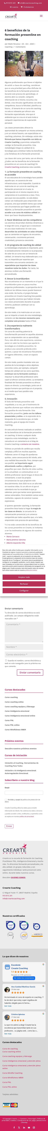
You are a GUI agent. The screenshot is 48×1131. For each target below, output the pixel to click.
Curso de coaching (10, 1049)
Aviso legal (32, 1119)
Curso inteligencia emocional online (20, 716)
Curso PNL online (12, 725)
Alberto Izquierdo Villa (16, 543)
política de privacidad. (26, 816)
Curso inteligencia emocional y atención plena (21, 1061)
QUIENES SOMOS (18, 877)
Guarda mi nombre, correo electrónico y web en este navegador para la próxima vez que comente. (23, 663)
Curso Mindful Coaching (12, 1073)
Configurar (24, 590)
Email (7, 788)
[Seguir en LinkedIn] (24, 1128)
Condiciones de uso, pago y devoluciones (32, 1120)
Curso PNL (9, 720)
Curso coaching (11, 697)
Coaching (8, 47)
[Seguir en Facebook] (14, 1128)
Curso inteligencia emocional (17, 711)
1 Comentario (19, 47)
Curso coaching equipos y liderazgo (20, 706)
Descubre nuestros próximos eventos (21, 748)
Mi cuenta (14, 7)
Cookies (13, 1120)
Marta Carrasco (13, 536)
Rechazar (24, 584)
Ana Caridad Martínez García (23, 987)
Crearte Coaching (12, 167)
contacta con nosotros (30, 444)
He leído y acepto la (22, 801)
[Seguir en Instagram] (34, 1128)
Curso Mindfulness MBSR (15, 729)
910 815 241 (11, 3)
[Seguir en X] (19, 1128)
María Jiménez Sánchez (16, 540)
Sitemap (24, 1122)
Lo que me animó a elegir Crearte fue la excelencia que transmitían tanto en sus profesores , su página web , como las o (21, 1029)
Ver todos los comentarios (24, 978)
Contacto (23, 1119)
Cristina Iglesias (18, 1014)
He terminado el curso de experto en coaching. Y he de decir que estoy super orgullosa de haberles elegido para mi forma (24, 1001)
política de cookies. (31, 570)
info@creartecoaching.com (14, 898)
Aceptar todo (24, 577)
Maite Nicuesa (14, 44)
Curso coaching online (14, 702)
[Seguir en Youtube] (29, 1128)
